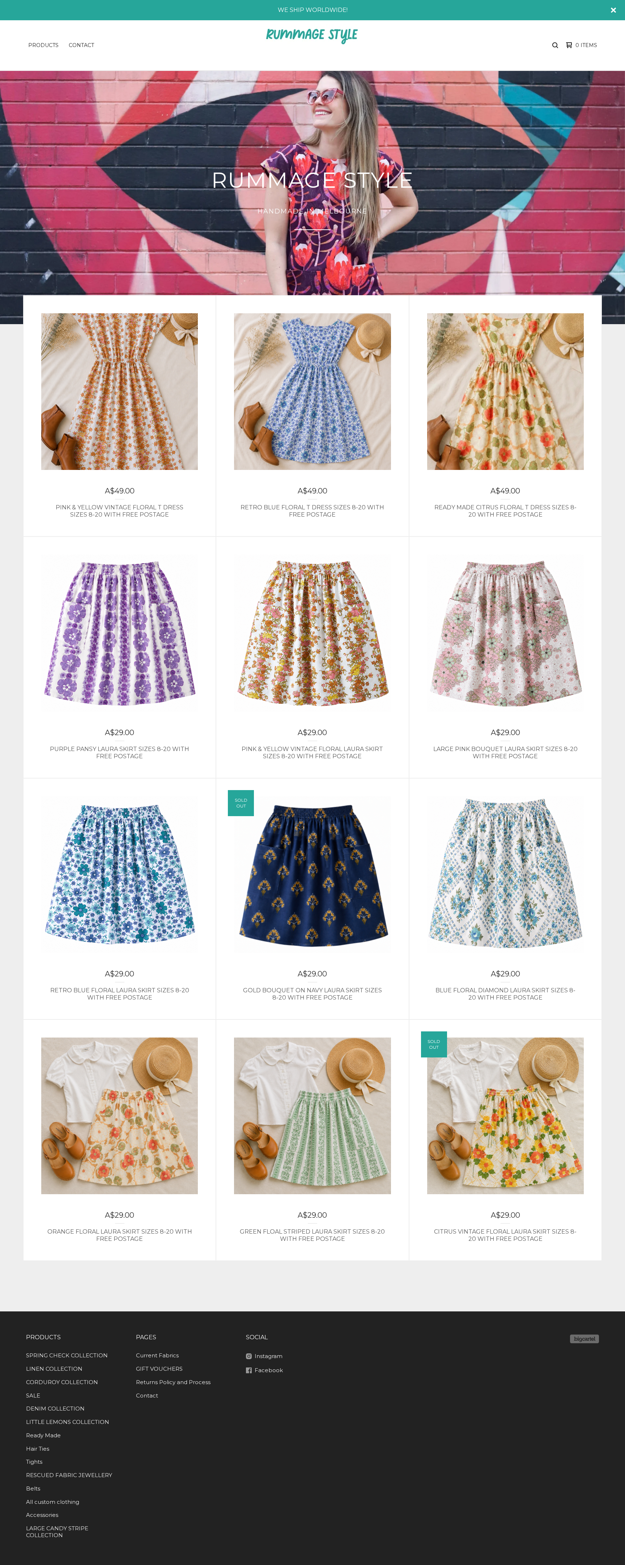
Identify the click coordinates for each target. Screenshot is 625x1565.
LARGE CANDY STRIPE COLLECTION (57, 1532)
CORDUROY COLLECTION (62, 1382)
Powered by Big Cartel (584, 1339)
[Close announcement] (613, 10)
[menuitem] (43, 45)
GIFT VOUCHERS (159, 1368)
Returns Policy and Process (173, 1382)
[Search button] (555, 45)
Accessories (42, 1514)
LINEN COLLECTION (54, 1368)
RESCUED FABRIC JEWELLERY (69, 1475)
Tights (34, 1461)
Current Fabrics (157, 1355)
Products (43, 45)
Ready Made (43, 1435)
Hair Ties (37, 1448)
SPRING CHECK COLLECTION (67, 1355)
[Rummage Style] (311, 45)
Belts (33, 1488)
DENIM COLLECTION (55, 1408)
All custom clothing (52, 1501)
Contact (81, 45)
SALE (33, 1395)
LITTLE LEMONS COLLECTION (67, 1421)
